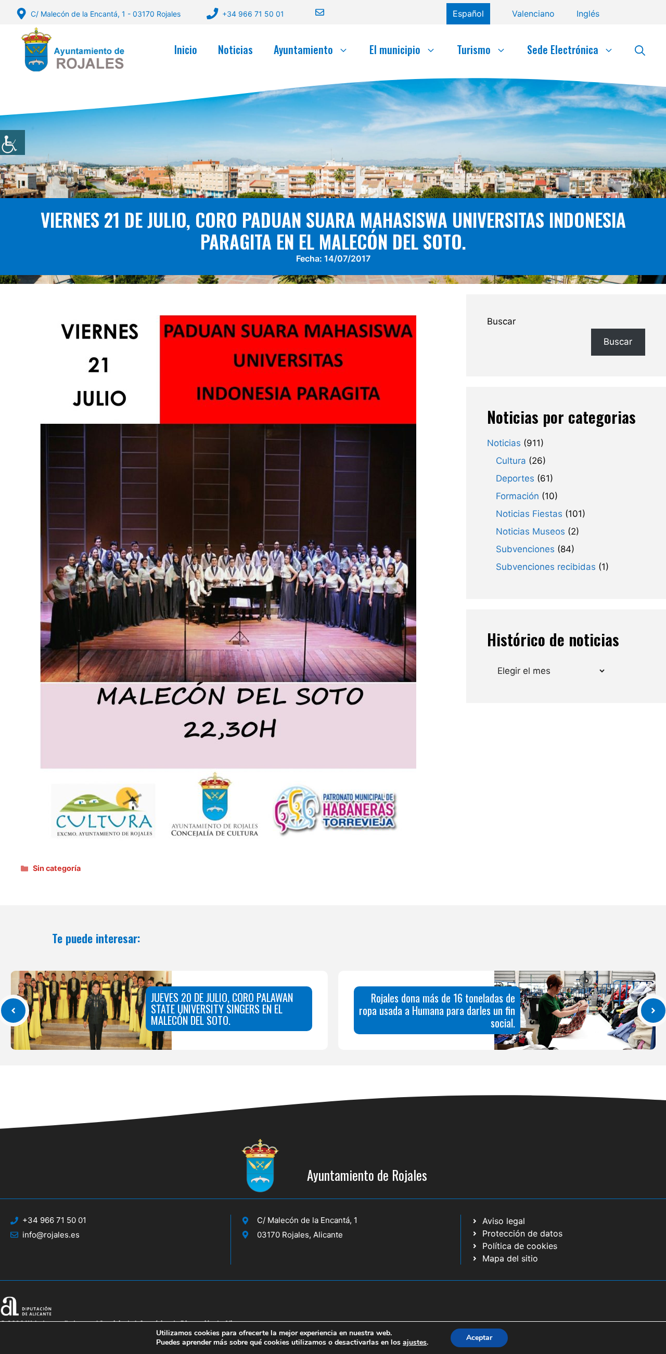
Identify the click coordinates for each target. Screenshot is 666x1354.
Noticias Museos (530, 531)
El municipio (394, 49)
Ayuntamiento (303, 49)
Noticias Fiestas (529, 514)
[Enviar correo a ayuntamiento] (313, 12)
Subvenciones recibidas (546, 567)
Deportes (515, 478)
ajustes (415, 1342)
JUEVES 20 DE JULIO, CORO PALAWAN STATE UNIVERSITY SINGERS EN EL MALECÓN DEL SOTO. (222, 1009)
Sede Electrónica (562, 49)
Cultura (511, 460)
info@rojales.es (51, 1235)
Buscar (501, 321)
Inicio (185, 49)
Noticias (235, 49)
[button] (640, 49)
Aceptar (479, 1338)
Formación (517, 496)
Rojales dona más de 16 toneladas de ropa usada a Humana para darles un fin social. (437, 1010)
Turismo (474, 49)
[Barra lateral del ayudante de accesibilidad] (12, 142)
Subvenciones (525, 549)
